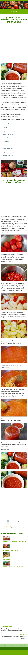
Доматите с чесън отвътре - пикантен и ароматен (14, 637)
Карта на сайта (21, 645)
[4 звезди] (9, 526)
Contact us (11, 645)
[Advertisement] (14, 39)
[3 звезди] (7, 526)
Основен (3, 645)
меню (15, 11)
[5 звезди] (10, 526)
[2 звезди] (6, 526)
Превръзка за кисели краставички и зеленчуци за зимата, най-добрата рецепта (12, 630)
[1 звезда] (5, 526)
